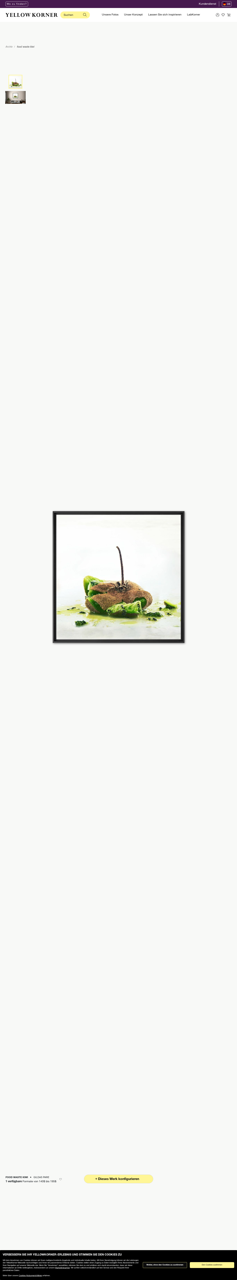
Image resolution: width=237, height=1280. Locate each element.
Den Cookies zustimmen (212, 1265)
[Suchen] (85, 15)
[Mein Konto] (217, 15)
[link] (32, 15)
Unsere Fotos (110, 15)
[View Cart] (228, 15)
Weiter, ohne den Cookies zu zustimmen (164, 1265)
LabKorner (193, 15)
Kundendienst (207, 4)
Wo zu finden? (17, 4)
